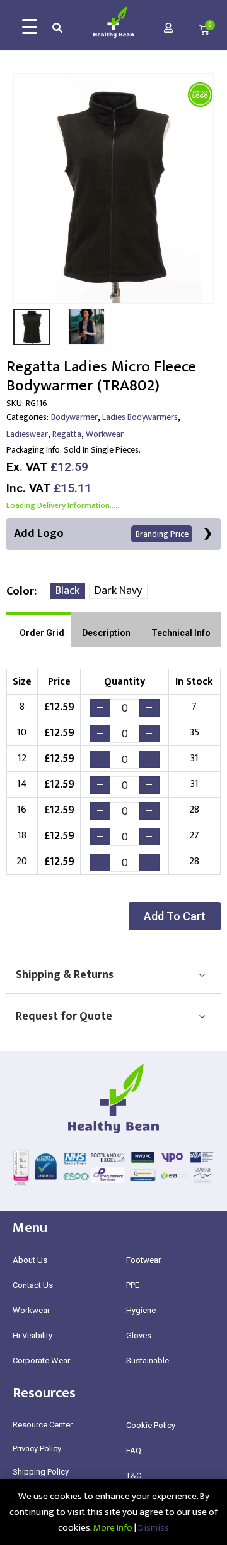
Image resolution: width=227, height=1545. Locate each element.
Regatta (66, 434)
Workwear (105, 434)
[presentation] (22, 188)
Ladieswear (27, 434)
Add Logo (101, 533)
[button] (175, 916)
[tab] (38, 629)
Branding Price (162, 534)
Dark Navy (118, 591)
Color (20, 591)
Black (67, 591)
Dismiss (153, 1528)
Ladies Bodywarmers (140, 417)
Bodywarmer (74, 417)
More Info (112, 1528)
